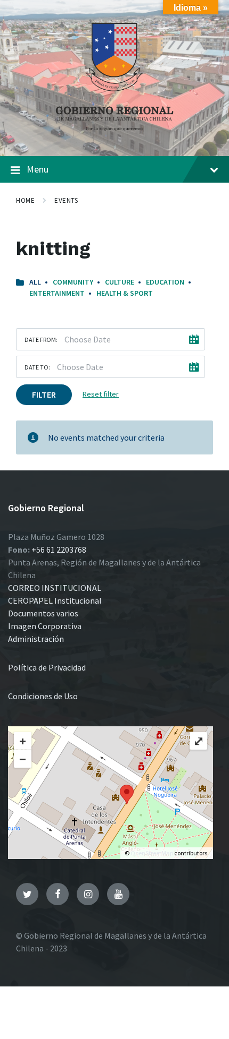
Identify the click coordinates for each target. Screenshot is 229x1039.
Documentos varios (43, 613)
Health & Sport (124, 293)
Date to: (37, 367)
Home (25, 200)
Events (66, 200)
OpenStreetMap (151, 853)
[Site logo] (114, 135)
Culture (119, 282)
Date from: (41, 340)
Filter (44, 394)
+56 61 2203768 (58, 549)
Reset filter (101, 394)
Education (165, 282)
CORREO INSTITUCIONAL (54, 587)
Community (73, 282)
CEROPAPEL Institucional (55, 600)
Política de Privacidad (47, 667)
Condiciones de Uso (43, 696)
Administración (36, 638)
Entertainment (57, 293)
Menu (37, 169)
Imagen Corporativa (44, 626)
